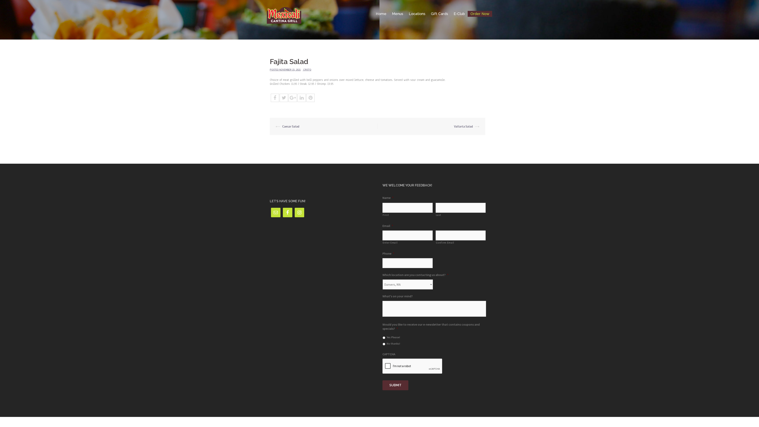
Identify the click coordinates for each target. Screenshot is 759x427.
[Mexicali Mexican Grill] (284, 13)
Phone (388, 253)
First (386, 215)
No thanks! (393, 343)
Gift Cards (439, 14)
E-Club (459, 14)
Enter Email (390, 242)
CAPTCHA (388, 354)
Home (381, 14)
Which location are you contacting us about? (415, 275)
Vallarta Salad (463, 126)
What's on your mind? (397, 296)
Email (387, 226)
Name (388, 198)
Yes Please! (393, 337)
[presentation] (412, 366)
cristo (307, 69)
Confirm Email (445, 242)
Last (438, 215)
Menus (397, 14)
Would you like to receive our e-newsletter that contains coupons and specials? (431, 326)
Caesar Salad (290, 126)
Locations (417, 14)
